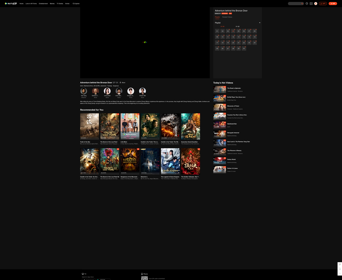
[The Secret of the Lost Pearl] (109, 126)
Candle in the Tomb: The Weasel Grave (173, 142)
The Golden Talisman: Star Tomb (191, 177)
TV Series (60, 3)
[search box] (302, 3)
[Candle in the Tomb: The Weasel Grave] (170, 126)
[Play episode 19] (228, 42)
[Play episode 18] (222, 42)
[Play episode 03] (228, 31)
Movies (52, 3)
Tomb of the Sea (85, 142)
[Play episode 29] (238, 48)
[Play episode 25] (217, 48)
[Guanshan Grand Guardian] (190, 126)
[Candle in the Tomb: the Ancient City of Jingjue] (89, 161)
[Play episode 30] (244, 48)
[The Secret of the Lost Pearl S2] (109, 161)
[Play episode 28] (233, 48)
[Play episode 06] (244, 31)
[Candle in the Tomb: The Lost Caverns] (150, 126)
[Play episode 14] (244, 37)
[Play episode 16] (254, 37)
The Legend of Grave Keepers (170, 177)
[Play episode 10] (222, 37)
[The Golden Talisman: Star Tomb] (190, 161)
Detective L (144, 177)
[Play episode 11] (228, 37)
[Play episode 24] (254, 42)
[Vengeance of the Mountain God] (130, 161)
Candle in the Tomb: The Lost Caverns (152, 142)
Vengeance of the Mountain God (130, 177)
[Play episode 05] (238, 31)
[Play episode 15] (249, 37)
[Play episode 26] (222, 48)
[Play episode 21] (238, 42)
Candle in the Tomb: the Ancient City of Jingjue (94, 177)
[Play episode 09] (217, 37)
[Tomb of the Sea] (89, 126)
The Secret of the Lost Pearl (108, 142)
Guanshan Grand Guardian (189, 142)
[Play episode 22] (244, 42)
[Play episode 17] (217, 42)
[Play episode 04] (233, 31)
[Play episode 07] (249, 31)
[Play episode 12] (233, 37)
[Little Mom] (130, 126)
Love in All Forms (31, 3)
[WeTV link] (11, 3)
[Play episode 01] (217, 31)
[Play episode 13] (238, 37)
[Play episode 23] (249, 42)
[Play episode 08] (254, 31)
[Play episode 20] (233, 42)
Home (21, 3)
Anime (67, 3)
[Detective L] (150, 161)
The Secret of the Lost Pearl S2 (109, 177)
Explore (77, 3)
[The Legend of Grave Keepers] (170, 161)
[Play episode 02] (222, 31)
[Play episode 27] (228, 48)
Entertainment (43, 3)
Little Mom (124, 142)
